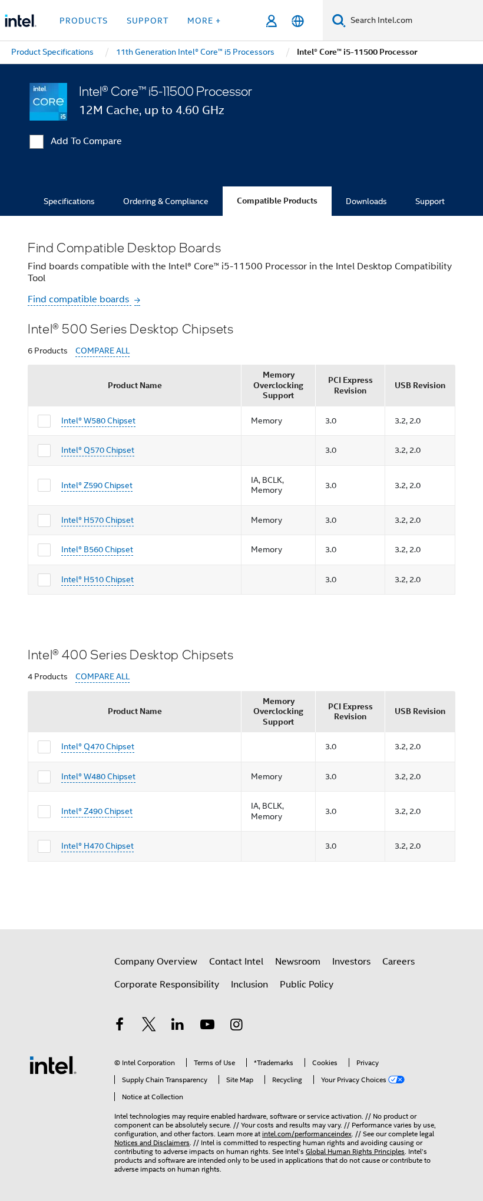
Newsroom (297, 962)
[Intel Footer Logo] (53, 1064)
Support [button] (147, 20)
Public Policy (306, 984)
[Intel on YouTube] (207, 1026)
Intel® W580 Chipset (98, 420)
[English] (298, 21)
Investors (351, 962)
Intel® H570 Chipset (97, 520)
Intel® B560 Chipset (97, 549)
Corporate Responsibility (166, 984)
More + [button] (204, 20)
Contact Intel (236, 962)
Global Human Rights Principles (355, 1151)
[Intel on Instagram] (236, 1026)
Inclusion (249, 984)
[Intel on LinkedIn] (178, 1026)
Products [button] (83, 20)
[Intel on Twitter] (149, 1026)
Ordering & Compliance (166, 201)
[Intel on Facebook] (120, 1026)
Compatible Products (277, 200)
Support (430, 201)
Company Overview (155, 962)
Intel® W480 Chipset (98, 776)
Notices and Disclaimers (152, 1142)
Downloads (366, 201)
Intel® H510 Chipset (97, 579)
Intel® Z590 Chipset (97, 485)
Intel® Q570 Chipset (97, 450)
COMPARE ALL (102, 351)
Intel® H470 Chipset (97, 845)
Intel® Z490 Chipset (97, 811)
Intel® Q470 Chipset (97, 746)
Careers (398, 962)
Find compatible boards (79, 299)
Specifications (69, 201)
